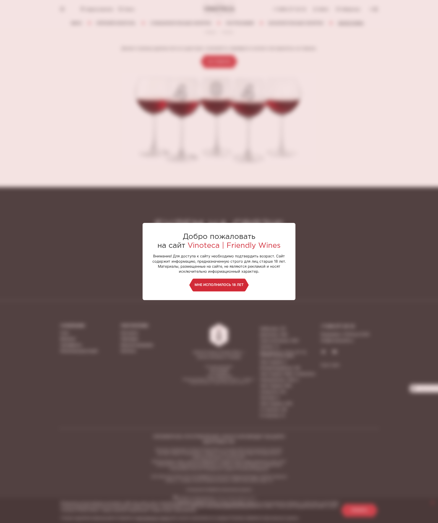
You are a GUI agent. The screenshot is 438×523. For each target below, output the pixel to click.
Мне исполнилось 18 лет (219, 285)
